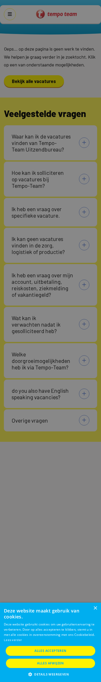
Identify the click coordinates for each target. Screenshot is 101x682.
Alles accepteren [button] (50, 651)
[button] (50, 674)
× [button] (95, 608)
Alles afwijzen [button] (50, 663)
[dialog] (50, 642)
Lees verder (13, 640)
